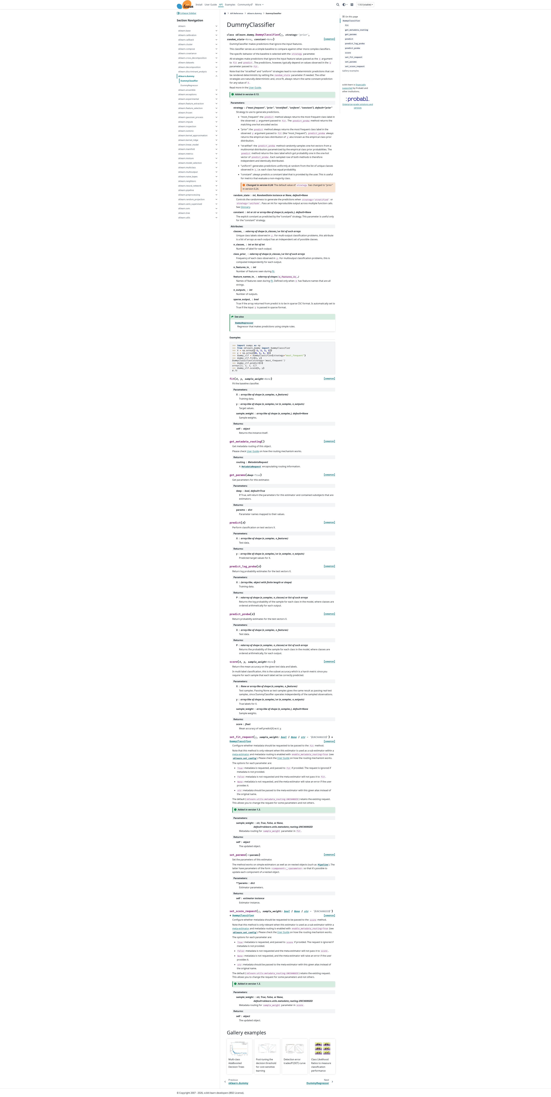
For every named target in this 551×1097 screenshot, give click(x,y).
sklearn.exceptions (187, 94)
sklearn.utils (184, 217)
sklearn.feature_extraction (191, 103)
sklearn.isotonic (186, 131)
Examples (230, 4)
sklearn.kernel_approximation (192, 135)
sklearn (181, 26)
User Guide (211, 4)
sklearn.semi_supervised (190, 204)
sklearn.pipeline (186, 190)
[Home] (225, 13)
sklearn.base (184, 30)
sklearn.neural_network (189, 185)
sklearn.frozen (185, 112)
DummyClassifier (189, 80)
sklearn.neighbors (187, 181)
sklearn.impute (185, 121)
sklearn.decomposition (189, 67)
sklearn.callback (186, 39)
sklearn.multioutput (188, 172)
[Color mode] (345, 4)
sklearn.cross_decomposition (192, 58)
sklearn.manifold (186, 149)
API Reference (236, 13)
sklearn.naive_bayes (188, 176)
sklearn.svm (184, 208)
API (221, 4)
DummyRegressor (189, 85)
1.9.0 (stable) (364, 4)
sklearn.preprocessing (189, 194)
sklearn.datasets (186, 62)
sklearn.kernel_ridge (188, 140)
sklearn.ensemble (186, 90)
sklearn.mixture (186, 158)
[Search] (338, 4)
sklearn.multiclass (187, 167)
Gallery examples (350, 70)
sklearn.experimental (188, 99)
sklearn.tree (184, 213)
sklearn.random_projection (191, 199)
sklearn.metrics (185, 153)
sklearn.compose (186, 49)
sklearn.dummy (186, 76)
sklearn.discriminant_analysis (192, 71)
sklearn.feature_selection (190, 108)
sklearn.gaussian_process (190, 117)
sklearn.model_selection (190, 163)
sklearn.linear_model (188, 144)
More (258, 4)
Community (244, 4)
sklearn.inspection (187, 126)
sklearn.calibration (187, 35)
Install (199, 4)
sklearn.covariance (187, 53)
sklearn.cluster (185, 44)
